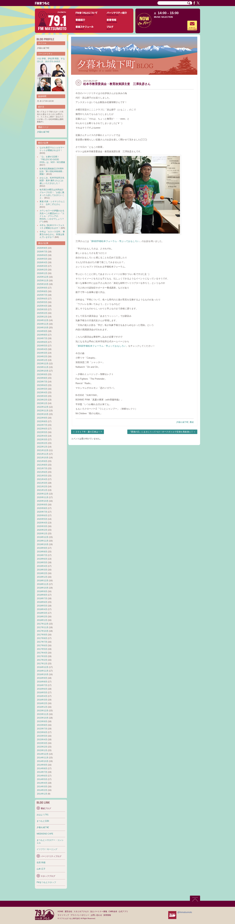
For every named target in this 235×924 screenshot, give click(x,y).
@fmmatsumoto (184, 912)
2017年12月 (42, 624)
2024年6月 (42, 342)
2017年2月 (42, 660)
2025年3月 (42, 309)
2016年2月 (42, 703)
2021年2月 (42, 486)
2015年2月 (42, 747)
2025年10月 (42, 284)
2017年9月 (42, 634)
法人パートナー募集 (98, 911)
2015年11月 (42, 714)
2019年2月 (42, 573)
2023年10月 (42, 371)
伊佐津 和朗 (53, 58)
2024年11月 (42, 324)
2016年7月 (42, 685)
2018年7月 (42, 598)
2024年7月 (42, 338)
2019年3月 (42, 570)
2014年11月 (42, 757)
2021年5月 (42, 475)
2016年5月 (42, 692)
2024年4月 (42, 349)
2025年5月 (42, 302)
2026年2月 (42, 270)
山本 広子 (41, 869)
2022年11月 (42, 410)
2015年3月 (42, 743)
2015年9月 (42, 721)
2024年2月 (42, 356)
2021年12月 (42, 450)
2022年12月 (42, 407)
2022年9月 (42, 418)
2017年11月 (42, 627)
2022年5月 (42, 432)
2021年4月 (42, 479)
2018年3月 (42, 613)
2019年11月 (42, 541)
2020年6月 (42, 515)
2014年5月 (42, 779)
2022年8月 (42, 421)
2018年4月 (42, 609)
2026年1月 (42, 273)
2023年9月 (42, 374)
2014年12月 (42, 754)
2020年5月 (42, 519)
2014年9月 (42, 765)
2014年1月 (42, 794)
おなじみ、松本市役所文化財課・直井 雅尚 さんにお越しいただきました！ (52, 180)
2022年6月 (42, 428)
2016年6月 (42, 689)
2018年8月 (42, 595)
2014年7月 (42, 772)
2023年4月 (42, 392)
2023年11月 (42, 367)
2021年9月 (42, 461)
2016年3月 (42, 700)
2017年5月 (42, 649)
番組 (192, 422)
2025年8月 (42, 291)
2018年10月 (42, 588)
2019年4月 (42, 566)
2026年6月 (42, 255)
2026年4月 (42, 262)
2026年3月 (42, 266)
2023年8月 (42, 378)
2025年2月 (42, 313)
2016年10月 (42, 674)
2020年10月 (42, 501)
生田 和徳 (41, 862)
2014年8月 (42, 768)
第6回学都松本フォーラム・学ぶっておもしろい (115, 241)
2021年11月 (42, 454)
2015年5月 (42, 736)
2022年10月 (42, 414)
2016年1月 (42, 707)
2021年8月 (42, 465)
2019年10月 (42, 544)
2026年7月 (42, 251)
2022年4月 (42, 436)
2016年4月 (42, 696)
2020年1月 (42, 533)
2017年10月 (42, 631)
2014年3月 (42, 786)
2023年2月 (42, 400)
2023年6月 (42, 385)
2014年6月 (42, 776)
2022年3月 (42, 439)
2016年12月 (42, 667)
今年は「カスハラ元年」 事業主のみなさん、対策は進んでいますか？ (52, 234)
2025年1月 (42, 317)
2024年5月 (42, 345)
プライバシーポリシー (79, 915)
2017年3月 (42, 656)
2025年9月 (42, 288)
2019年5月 (42, 562)
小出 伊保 (41, 58)
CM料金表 (113, 911)
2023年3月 (42, 396)
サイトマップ (63, 915)
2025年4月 (42, 306)
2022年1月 (42, 447)
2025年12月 (42, 277)
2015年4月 (42, 739)
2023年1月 (42, 403)
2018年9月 (42, 591)
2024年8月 (42, 335)
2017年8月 (42, 638)
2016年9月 (42, 678)
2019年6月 (42, 559)
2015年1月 (42, 750)
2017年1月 (42, 663)
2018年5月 (42, 606)
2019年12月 (42, 537)
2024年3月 (42, 353)
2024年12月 (42, 320)
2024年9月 (42, 331)
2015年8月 (42, 725)
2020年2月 (42, 530)
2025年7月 (42, 295)
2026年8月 (42, 248)
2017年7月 (42, 642)
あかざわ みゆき (52, 61)
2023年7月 (42, 381)
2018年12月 (42, 580)
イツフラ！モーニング (47, 849)
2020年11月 (42, 497)
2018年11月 (42, 584)
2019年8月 (42, 551)
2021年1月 (42, 490)
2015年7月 (42, 728)
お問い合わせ (96, 915)
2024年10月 (42, 327)
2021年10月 (42, 457)
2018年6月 (42, 602)
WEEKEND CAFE (45, 834)
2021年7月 (42, 468)
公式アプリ (123, 911)
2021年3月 (42, 483)
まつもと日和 (43, 821)
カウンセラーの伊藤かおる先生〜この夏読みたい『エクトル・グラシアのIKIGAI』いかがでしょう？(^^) (52, 216)
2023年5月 (42, 389)
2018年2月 (42, 616)
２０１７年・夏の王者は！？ (88, 432)
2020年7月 (42, 512)
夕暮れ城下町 (182, 422)
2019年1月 (42, 577)
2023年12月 (42, 363)
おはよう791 (43, 814)
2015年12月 (42, 710)
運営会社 (68, 911)
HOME (60, 911)
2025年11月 (42, 280)
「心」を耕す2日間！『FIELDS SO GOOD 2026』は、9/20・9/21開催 (52, 159)
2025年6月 (42, 298)
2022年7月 (42, 425)
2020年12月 (42, 494)
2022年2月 (42, 443)
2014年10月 (42, 761)
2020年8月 (42, 508)
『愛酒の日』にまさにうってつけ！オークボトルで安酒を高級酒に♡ (161, 432)
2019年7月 (42, 555)
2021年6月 (42, 472)
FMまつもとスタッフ (46, 882)
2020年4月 (42, 523)
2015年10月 (42, 718)
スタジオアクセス (81, 911)
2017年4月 (42, 653)
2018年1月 (42, 620)
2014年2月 (42, 790)
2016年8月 (42, 681)
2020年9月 (42, 504)
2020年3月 (42, 526)
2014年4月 (42, 783)
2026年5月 (42, 259)
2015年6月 (42, 732)
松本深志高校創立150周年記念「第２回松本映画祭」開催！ (52, 171)
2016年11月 (42, 671)
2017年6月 (42, 645)
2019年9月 (42, 548)
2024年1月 (42, 360)
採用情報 (107, 915)
